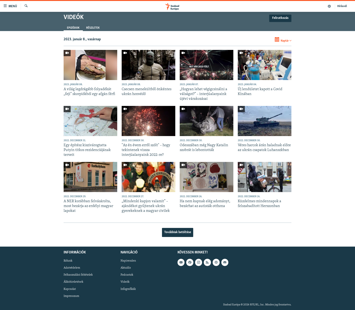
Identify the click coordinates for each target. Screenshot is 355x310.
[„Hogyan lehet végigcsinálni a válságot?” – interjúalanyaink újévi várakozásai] (206, 65)
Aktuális (126, 267)
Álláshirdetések (73, 281)
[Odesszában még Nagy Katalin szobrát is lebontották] (206, 121)
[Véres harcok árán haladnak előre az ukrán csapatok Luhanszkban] (264, 121)
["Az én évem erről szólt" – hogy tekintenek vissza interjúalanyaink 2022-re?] (148, 121)
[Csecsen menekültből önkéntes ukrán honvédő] (148, 65)
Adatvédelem (72, 267)
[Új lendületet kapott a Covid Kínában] (264, 65)
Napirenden (128, 260)
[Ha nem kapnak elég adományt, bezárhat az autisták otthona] (206, 177)
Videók (125, 281)
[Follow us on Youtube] (181, 262)
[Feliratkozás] (224, 262)
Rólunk (68, 260)
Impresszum (71, 295)
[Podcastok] (329, 6)
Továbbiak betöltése (177, 232)
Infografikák (128, 288)
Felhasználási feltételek (78, 274)
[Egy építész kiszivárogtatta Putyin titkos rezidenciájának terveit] (90, 121)
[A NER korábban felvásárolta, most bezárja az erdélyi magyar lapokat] (90, 177)
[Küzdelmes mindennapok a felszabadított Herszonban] (264, 177)
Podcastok (127, 274)
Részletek (93, 27)
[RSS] (207, 262)
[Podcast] (216, 262)
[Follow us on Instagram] (198, 262)
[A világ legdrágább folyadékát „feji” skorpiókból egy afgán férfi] (90, 65)
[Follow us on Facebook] (189, 262)
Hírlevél (342, 6)
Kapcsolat (70, 288)
